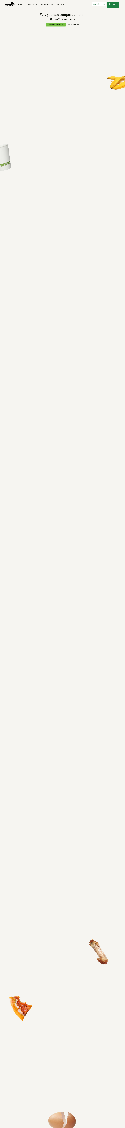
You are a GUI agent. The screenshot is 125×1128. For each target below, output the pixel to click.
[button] (21, 5)
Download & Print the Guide (56, 24)
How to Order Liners (73, 24)
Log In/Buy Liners (99, 4)
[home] (10, 4)
